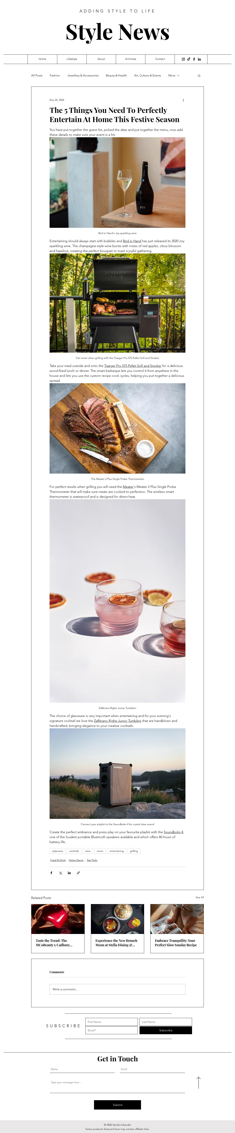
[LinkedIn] (199, 59)
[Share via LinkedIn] (69, 873)
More (171, 75)
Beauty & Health (116, 75)
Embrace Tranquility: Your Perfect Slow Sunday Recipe (176, 942)
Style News (117, 31)
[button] (199, 75)
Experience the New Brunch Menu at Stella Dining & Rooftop (116, 942)
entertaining (117, 851)
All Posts (36, 75)
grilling (134, 851)
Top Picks (92, 860)
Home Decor (76, 860)
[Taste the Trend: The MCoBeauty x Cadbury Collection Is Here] (57, 919)
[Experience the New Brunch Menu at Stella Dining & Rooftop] (117, 919)
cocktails (74, 851)
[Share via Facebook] (51, 873)
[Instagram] (183, 59)
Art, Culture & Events (147, 75)
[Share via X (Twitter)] (60, 873)
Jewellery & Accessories (83, 75)
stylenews (57, 851)
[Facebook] (194, 59)
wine (88, 851)
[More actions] (183, 100)
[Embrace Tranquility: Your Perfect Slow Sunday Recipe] (177, 919)
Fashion (55, 75)
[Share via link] (78, 873)
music (100, 851)
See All (200, 897)
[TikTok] (189, 59)
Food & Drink (58, 860)
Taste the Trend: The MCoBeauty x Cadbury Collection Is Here (53, 942)
